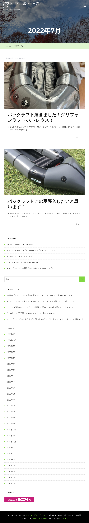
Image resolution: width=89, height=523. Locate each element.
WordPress (64, 519)
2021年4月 (11, 471)
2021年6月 (11, 460)
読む (77, 137)
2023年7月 (11, 352)
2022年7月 (11, 400)
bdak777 (67, 301)
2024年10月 (11, 340)
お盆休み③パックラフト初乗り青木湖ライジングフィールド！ (31, 295)
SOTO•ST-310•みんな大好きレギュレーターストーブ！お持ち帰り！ (33, 301)
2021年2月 (11, 483)
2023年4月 (11, 364)
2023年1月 (11, 376)
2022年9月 (11, 388)
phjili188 (76, 319)
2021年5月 (11, 465)
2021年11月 (11, 436)
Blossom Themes (39, 519)
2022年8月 (11, 394)
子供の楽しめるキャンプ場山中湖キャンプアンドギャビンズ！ (31, 250)
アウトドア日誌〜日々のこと (21, 5)
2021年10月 (11, 442)
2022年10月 (11, 382)
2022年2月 (11, 424)
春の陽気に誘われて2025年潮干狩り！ (22, 244)
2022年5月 (11, 406)
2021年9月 (11, 448)
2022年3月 (11, 418)
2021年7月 (11, 454)
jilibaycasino (63, 295)
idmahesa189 (48, 313)
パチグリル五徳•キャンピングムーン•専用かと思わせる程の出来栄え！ (34, 307)
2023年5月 (11, 358)
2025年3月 (11, 334)
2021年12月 (11, 430)
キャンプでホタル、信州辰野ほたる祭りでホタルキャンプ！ (30, 268)
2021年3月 (11, 477)
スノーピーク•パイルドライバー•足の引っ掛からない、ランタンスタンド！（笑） (38, 319)
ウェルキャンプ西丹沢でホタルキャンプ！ (23, 313)
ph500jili (67, 307)
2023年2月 (11, 370)
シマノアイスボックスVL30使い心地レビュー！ (25, 262)
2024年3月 (11, 346)
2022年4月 (11, 412)
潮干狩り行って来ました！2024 (19, 256)
